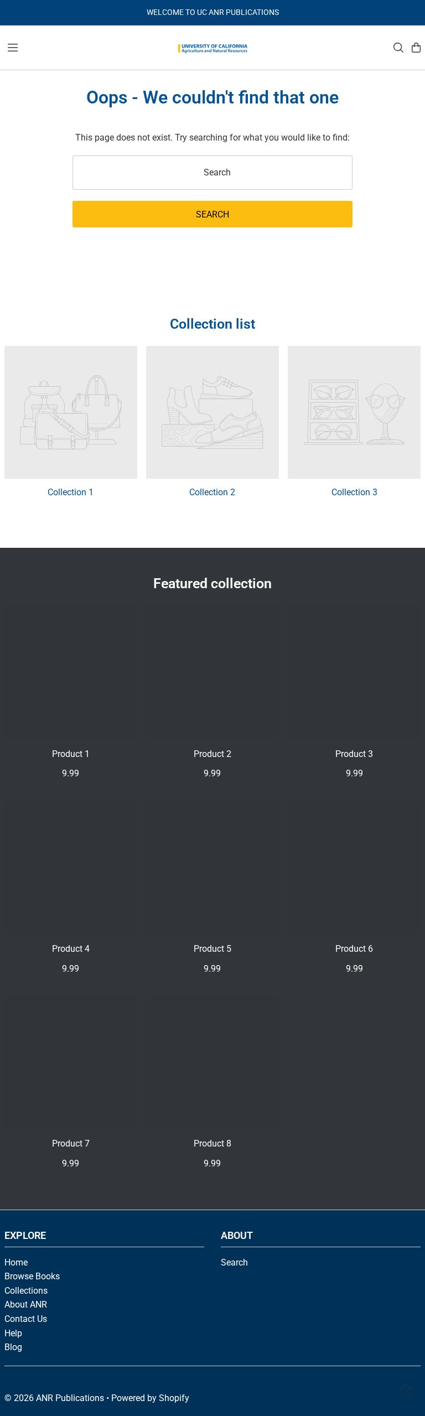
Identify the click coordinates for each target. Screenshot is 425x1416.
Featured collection (212, 583)
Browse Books (32, 1276)
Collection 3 (354, 492)
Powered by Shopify (150, 1398)
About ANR (25, 1304)
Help (13, 1333)
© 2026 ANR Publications (54, 1398)
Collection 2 (212, 492)
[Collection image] (70, 412)
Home (16, 1262)
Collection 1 (71, 492)
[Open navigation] (86, 47)
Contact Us (25, 1319)
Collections (26, 1290)
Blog (13, 1347)
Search (234, 1262)
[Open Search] (398, 48)
